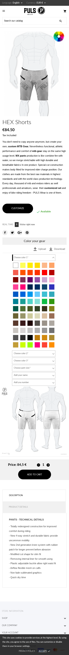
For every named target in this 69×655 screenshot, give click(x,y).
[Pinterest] (27, 232)
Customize (17, 208)
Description (16, 495)
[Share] (5, 232)
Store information (12, 611)
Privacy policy (27, 651)
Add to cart (34, 475)
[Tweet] (12, 232)
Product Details (18, 507)
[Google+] (19, 232)
